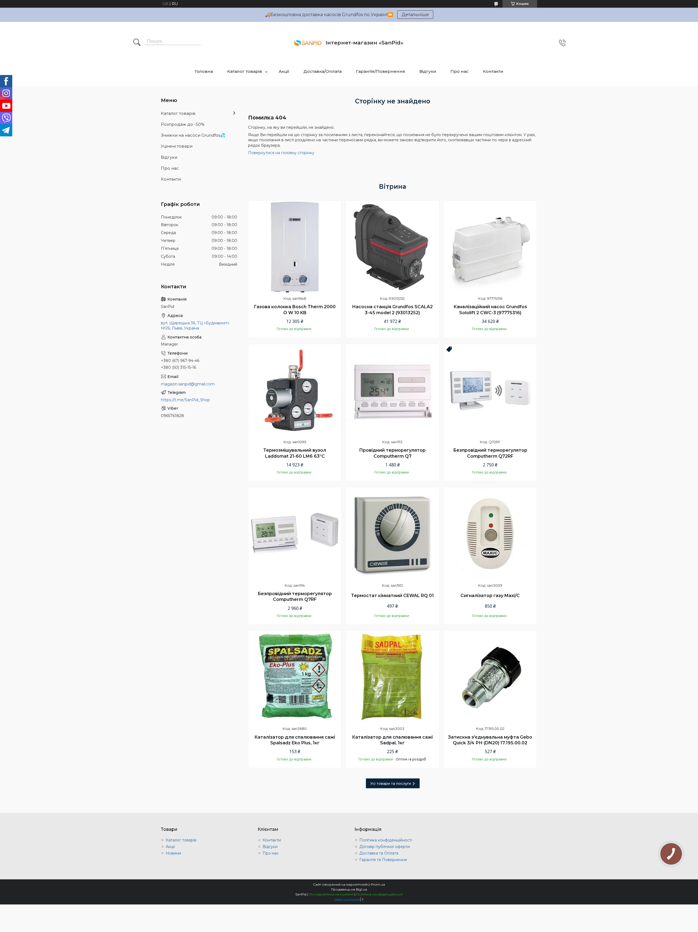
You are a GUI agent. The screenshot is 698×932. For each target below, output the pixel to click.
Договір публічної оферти (384, 846)
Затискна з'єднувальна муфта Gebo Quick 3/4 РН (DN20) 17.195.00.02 (490, 740)
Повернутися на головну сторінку (281, 152)
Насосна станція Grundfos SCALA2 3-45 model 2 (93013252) (392, 309)
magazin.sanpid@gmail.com (188, 384)
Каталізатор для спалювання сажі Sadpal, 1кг (392, 740)
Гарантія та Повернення (383, 859)
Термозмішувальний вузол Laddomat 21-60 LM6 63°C (294, 453)
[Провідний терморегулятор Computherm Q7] (392, 390)
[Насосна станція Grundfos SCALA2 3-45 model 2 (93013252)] (392, 247)
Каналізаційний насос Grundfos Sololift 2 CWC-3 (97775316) (490, 309)
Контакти (493, 71)
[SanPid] (307, 42)
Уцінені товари (176, 146)
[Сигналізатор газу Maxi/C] (490, 533)
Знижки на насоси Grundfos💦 (193, 135)
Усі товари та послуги (390, 783)
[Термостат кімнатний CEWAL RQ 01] (392, 533)
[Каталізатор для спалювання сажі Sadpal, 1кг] (392, 677)
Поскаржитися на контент (331, 894)
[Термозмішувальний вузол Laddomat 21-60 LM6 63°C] (294, 390)
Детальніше (415, 14)
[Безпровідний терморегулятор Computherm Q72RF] (490, 390)
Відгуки (427, 71)
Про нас (459, 71)
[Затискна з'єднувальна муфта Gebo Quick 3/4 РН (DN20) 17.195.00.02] (490, 677)
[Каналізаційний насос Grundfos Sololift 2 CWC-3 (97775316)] (490, 247)
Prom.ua (378, 884)
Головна (204, 71)
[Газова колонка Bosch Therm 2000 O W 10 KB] (294, 247)
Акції (284, 71)
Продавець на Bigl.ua (349, 889)
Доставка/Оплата (322, 71)
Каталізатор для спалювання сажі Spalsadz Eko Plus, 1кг (294, 740)
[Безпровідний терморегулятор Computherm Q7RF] (294, 533)
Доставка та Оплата (378, 853)
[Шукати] (137, 43)
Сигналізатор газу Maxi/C (490, 595)
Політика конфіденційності (385, 840)
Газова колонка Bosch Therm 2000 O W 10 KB (295, 309)
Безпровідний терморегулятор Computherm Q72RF (490, 453)
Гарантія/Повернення (380, 71)
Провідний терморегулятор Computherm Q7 (392, 453)
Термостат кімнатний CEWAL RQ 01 (392, 595)
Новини (173, 853)
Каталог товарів (244, 71)
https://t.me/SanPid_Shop (185, 399)
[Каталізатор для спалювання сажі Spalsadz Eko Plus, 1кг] (294, 677)
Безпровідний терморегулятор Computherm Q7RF (295, 596)
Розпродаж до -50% (182, 124)
